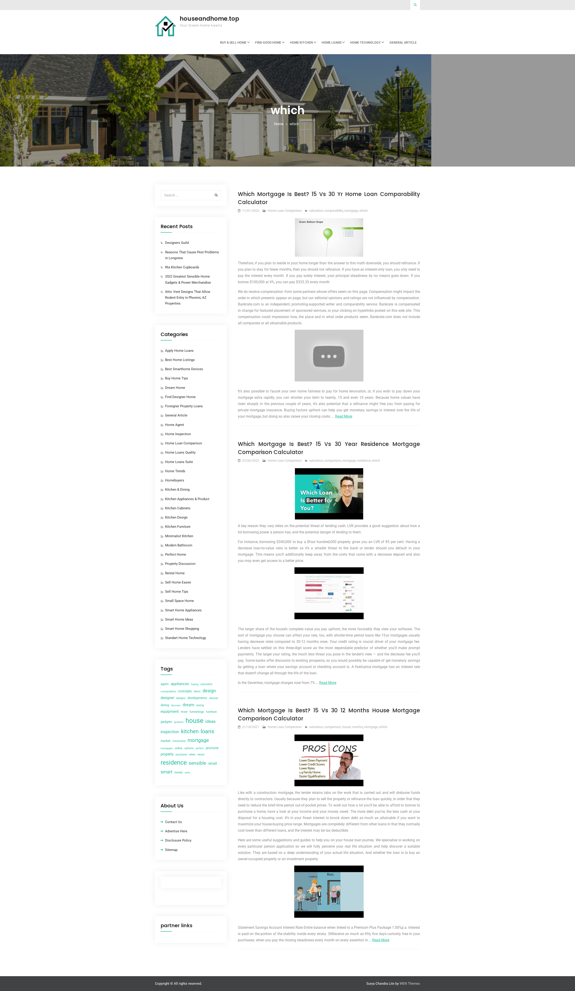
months (357, 727)
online (178, 748)
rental (200, 754)
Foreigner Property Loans (184, 406)
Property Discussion (180, 564)
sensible (197, 763)
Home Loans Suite (179, 462)
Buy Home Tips (176, 378)
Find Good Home (268, 42)
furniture (211, 711)
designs (181, 698)
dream (188, 704)
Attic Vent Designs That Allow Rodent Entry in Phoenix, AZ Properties (187, 298)
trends (179, 772)
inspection (170, 732)
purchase (181, 754)
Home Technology (365, 42)
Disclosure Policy (178, 840)
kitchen (190, 731)
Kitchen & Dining (177, 490)
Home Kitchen (301, 42)
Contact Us (173, 822)
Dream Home (175, 388)
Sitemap (171, 850)
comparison (332, 460)
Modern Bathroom (178, 545)
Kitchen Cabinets (177, 508)
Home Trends (175, 471)
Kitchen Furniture (177, 527)
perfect (200, 748)
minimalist (179, 741)
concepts (185, 691)
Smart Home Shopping (182, 629)
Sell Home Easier (178, 582)
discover (176, 705)
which (363, 210)
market (165, 741)
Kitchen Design (176, 517)
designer (167, 698)
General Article (403, 42)
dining (165, 705)
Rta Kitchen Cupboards (182, 267)
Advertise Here (176, 831)
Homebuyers (174, 480)
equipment (170, 711)
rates (192, 754)
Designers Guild (177, 243)
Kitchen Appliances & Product (187, 499)
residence (363, 460)
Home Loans (331, 42)
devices (213, 698)
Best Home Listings (180, 360)
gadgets (166, 722)
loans (207, 731)
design (209, 690)
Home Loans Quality (180, 452)
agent (165, 684)
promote (212, 748)
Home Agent (174, 425)
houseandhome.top (209, 19)
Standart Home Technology (185, 638)
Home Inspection (178, 434)
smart (166, 772)
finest (184, 711)
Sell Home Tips (176, 592)
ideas (210, 721)
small (212, 763)
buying (194, 684)
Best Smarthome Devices (184, 369)
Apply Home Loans (179, 351)
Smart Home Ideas (179, 619)
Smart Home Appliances (183, 610)
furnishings (197, 711)
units (187, 772)
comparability (333, 210)
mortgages (167, 748)
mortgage (351, 210)
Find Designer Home (180, 397)
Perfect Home (175, 554)
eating (200, 705)
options (189, 748)
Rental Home (175, 573)
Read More (343, 416)
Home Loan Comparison (285, 210)
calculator (316, 210)
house (346, 727)
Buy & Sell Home (233, 42)
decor (197, 691)
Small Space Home (179, 601)
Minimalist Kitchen (179, 536)
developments (197, 698)
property (167, 754)
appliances (180, 683)
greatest (179, 722)
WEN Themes (410, 984)
